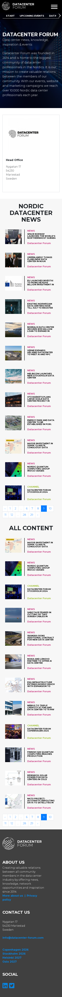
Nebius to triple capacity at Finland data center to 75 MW (40, 707)
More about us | (13, 895)
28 (24, 514)
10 (50, 508)
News (31, 230)
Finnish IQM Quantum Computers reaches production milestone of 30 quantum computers (40, 754)
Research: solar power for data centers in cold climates (37, 777)
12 (12, 514)
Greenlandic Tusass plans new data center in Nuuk (39, 259)
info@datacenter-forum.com (23, 937)
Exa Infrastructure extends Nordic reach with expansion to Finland (41, 684)
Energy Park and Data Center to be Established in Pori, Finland (40, 422)
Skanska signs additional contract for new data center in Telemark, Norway (40, 638)
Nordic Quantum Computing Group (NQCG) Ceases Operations (38, 469)
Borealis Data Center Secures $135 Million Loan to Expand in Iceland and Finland (40, 329)
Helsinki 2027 (11, 957)
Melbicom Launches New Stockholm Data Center (40, 376)
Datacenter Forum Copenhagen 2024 (39, 730)
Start (10, 15)
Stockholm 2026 (14, 953)
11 (5, 514)
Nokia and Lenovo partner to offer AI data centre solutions (39, 661)
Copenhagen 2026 (15, 949)
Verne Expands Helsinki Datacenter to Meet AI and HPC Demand (40, 352)
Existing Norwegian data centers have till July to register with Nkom (40, 306)
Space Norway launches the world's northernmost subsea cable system (41, 236)
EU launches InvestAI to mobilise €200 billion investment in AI (40, 282)
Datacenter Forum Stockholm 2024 (39, 491)
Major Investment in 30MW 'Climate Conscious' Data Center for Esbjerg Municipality (40, 445)
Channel (33, 486)
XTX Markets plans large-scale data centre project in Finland (39, 399)
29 (31, 514)
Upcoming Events (32, 15)
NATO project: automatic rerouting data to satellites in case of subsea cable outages (41, 800)
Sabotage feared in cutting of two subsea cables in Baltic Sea (39, 614)
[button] (60, 16)
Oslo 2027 (9, 961)
